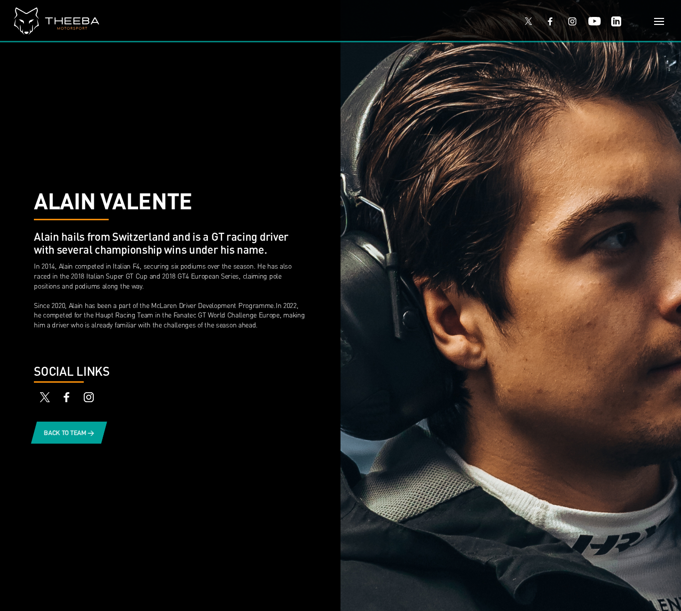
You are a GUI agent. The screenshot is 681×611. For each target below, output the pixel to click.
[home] (258, 21)
